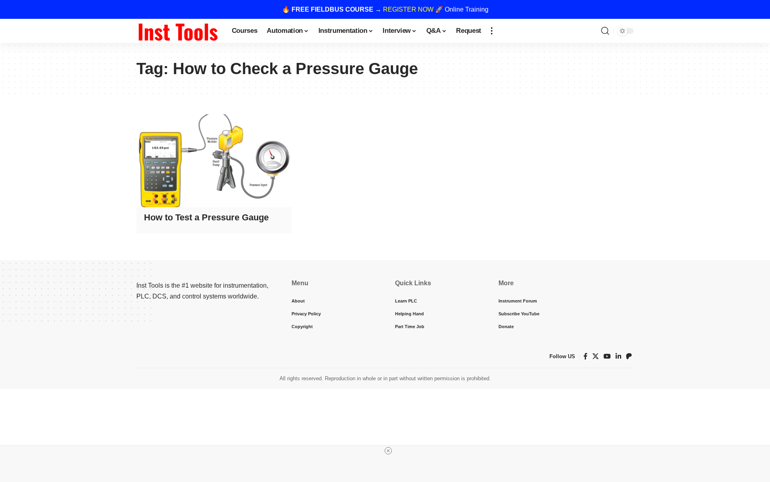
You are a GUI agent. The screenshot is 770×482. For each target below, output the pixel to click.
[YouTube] (607, 356)
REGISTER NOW (408, 9)
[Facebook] (586, 356)
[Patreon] (629, 356)
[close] (388, 450)
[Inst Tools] (177, 31)
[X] (595, 356)
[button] (491, 31)
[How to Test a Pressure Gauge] (214, 160)
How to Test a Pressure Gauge (206, 217)
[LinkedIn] (618, 356)
